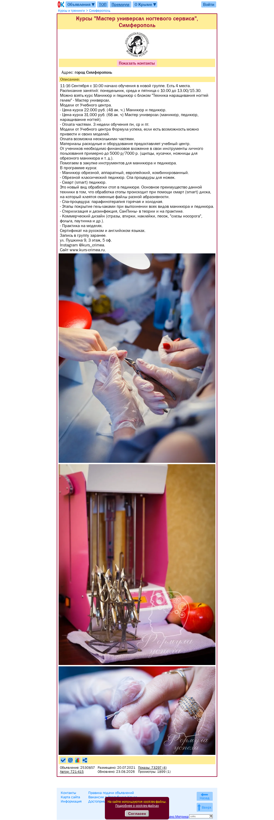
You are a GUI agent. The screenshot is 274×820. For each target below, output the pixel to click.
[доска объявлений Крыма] (60, 4)
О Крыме (146, 4)
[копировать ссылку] (84, 760)
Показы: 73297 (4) (152, 768)
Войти (208, 4)
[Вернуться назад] (205, 796)
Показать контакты (137, 63)
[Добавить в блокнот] (63, 760)
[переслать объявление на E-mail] (70, 760)
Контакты (68, 793)
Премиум (121, 4)
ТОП (102, 4)
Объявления (81, 4)
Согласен (137, 813)
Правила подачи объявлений (111, 793)
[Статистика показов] (77, 760)
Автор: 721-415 (72, 772)
